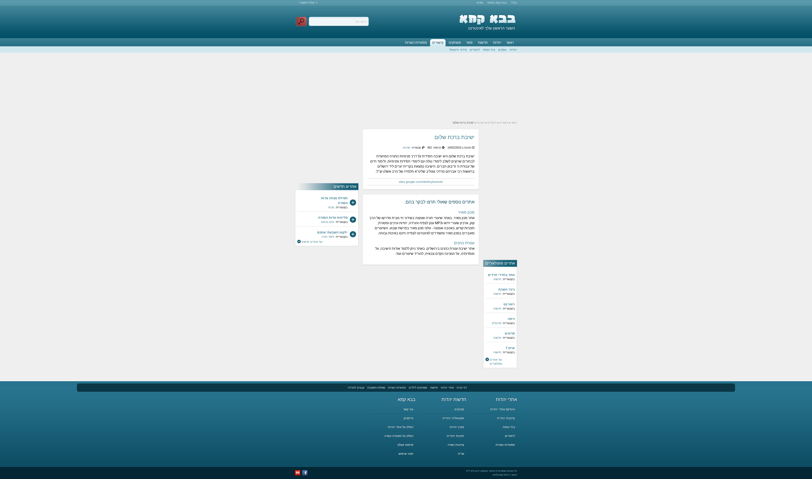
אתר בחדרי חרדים (501, 275)
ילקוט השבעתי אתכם (332, 232)
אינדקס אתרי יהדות (502, 409)
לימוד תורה (328, 236)
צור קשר (408, 409)
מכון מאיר (466, 212)
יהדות (497, 42)
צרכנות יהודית (506, 418)
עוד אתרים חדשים (312, 241)
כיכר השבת (506, 289)
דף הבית (462, 387)
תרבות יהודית (455, 436)
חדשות (483, 42)
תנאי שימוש (406, 453)
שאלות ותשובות (376, 387)
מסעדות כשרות (416, 42)
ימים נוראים (327, 222)
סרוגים (510, 333)
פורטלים (496, 323)
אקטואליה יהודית (453, 418)
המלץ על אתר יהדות (400, 427)
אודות (480, 2)
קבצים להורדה (356, 387)
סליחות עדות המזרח (333, 217)
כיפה (511, 319)
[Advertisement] (406, 86)
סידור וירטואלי (458, 49)
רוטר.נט (509, 304)
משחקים (455, 42)
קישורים (437, 42)
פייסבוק (408, 418)
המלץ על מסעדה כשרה (398, 436)
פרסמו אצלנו (405, 444)
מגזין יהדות (457, 427)
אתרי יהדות (447, 387)
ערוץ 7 (510, 348)
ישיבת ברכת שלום (455, 137)
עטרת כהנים (464, 243)
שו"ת (461, 453)
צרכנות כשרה (456, 444)
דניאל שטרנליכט (501, 474)
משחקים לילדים (418, 387)
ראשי (510, 42)
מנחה (331, 207)
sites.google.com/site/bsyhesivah (421, 181)
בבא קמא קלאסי (497, 2)
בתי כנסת (489, 49)
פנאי (469, 42)
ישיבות (480, 122)
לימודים (475, 49)
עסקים (502, 49)
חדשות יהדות (454, 399)
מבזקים (459, 409)
